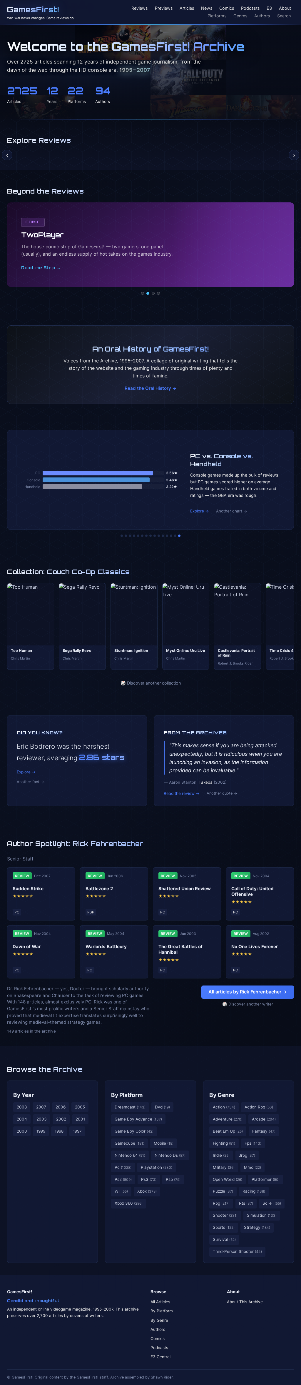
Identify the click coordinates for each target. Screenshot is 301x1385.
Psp (173, 1179)
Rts (246, 1203)
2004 (22, 1119)
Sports (224, 1227)
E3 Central (160, 1356)
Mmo (252, 1167)
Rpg (221, 1203)
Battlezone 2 (99, 888)
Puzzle (223, 1191)
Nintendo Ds (170, 1155)
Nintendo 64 (130, 1155)
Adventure (228, 1119)
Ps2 (123, 1179)
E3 (269, 8)
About (285, 8)
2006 (61, 1107)
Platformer (266, 1179)
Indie (221, 1155)
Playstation (156, 1167)
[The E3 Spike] (167, 536)
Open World (227, 1179)
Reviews (139, 8)
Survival (224, 1239)
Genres (240, 15)
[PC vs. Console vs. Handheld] (179, 536)
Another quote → (222, 793)
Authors (262, 15)
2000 (22, 1131)
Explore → (199, 511)
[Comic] (147, 293)
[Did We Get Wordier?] (163, 536)
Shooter (225, 1215)
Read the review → (182, 793)
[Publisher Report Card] (130, 536)
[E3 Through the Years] (159, 536)
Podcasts (250, 8)
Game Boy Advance (138, 1119)
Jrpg (247, 1155)
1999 (40, 1131)
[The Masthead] (150, 536)
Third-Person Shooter (237, 1251)
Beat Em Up (228, 1131)
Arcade (264, 1119)
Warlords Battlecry (106, 946)
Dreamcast (130, 1107)
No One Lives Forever (254, 946)
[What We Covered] (142, 536)
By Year (23, 1094)
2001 (80, 1119)
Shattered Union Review (184, 888)
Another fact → (30, 782)
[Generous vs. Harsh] (154, 536)
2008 (22, 1107)
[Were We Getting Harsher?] (126, 536)
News (207, 8)
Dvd (162, 1107)
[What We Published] (175, 536)
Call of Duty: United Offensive (252, 891)
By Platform (127, 1094)
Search (284, 15)
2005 (80, 1107)
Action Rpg (259, 1107)
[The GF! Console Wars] (122, 536)
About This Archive (245, 1301)
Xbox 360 (129, 1203)
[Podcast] (142, 293)
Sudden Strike (28, 888)
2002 (61, 1119)
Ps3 (148, 1179)
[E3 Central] (158, 293)
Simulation (262, 1215)
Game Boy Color (134, 1131)
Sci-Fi (271, 1203)
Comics (226, 8)
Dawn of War (27, 946)
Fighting (224, 1143)
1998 (59, 1131)
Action (224, 1107)
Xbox (147, 1191)
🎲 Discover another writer (247, 1004)
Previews (164, 8)
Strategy (257, 1227)
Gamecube (129, 1143)
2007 (41, 1107)
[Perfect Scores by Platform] (171, 536)
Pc (123, 1167)
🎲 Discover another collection (151, 682)
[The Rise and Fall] (138, 536)
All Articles (160, 1301)
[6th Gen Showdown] (146, 536)
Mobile (163, 1143)
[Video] (153, 293)
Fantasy (263, 1131)
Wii (121, 1191)
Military (224, 1167)
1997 (77, 1131)
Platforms (217, 15)
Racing (254, 1191)
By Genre (221, 1094)
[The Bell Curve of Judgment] (134, 536)
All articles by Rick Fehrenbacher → (247, 992)
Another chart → (231, 511)
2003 (41, 1119)
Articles (187, 8)
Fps (253, 1143)
